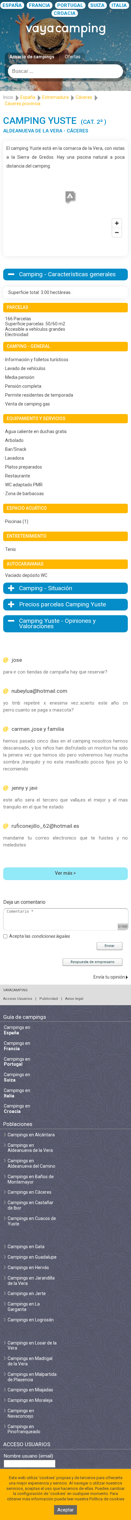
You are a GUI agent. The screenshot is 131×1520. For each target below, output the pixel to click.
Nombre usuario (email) (28, 1456)
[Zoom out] (116, 232)
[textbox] (65, 71)
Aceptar (65, 1510)
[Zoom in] (116, 223)
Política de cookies (106, 1499)
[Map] (65, 205)
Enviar (109, 946)
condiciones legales (50, 936)
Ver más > (65, 873)
